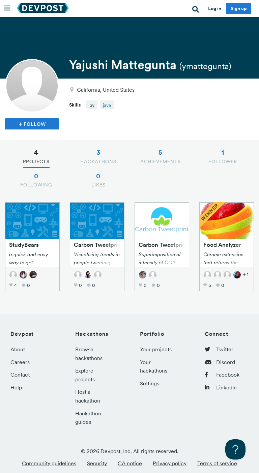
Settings (149, 383)
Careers (20, 362)
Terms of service (217, 463)
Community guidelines (49, 463)
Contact (20, 374)
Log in (214, 8)
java (107, 105)
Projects (36, 156)
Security (97, 463)
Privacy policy (169, 463)
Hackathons (98, 156)
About (17, 349)
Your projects (156, 349)
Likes (98, 180)
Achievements (160, 156)
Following (36, 180)
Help (16, 387)
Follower (222, 156)
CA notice (130, 463)
